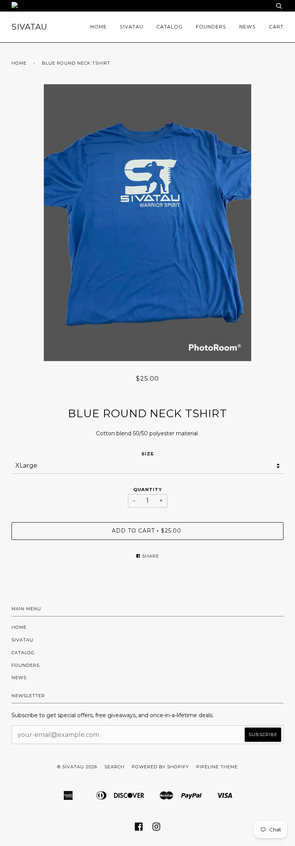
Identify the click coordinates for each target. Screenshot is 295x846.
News (247, 27)
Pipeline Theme (217, 766)
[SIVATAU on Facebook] (139, 829)
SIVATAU (29, 27)
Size (147, 453)
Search (114, 766)
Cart (276, 27)
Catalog (169, 27)
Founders (211, 27)
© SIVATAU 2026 (77, 766)
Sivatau (131, 27)
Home (98, 27)
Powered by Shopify (160, 766)
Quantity (147, 489)
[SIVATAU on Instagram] (156, 829)
